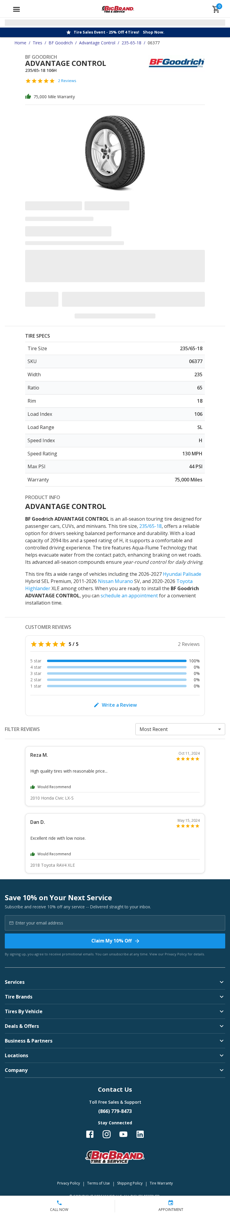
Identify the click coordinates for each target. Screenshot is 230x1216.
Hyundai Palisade (182, 574)
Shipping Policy (130, 1183)
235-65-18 (131, 43)
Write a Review (119, 705)
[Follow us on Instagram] (106, 1134)
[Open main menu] (16, 9)
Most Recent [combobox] (154, 729)
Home (20, 43)
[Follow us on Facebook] (90, 1134)
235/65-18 (150, 526)
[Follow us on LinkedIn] (140, 1134)
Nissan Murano (115, 581)
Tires (37, 43)
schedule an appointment (129, 595)
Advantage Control (97, 43)
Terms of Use (98, 1183)
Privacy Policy (176, 954)
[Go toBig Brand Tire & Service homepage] (118, 9)
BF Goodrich (61, 43)
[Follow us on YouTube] (123, 1134)
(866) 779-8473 (115, 1111)
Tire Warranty (161, 1183)
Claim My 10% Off (111, 941)
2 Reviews (67, 80)
